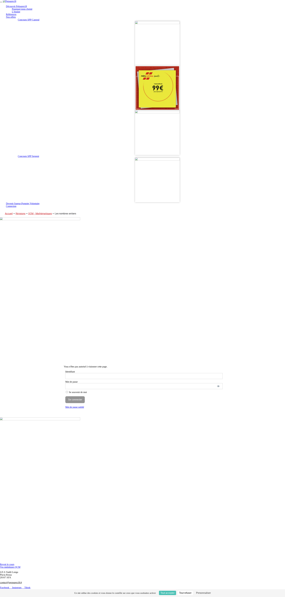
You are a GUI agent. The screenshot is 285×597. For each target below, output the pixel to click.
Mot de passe (71, 382)
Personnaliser (203, 593)
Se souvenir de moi (77, 392)
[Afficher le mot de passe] (218, 386)
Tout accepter (167, 593)
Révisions (20, 213)
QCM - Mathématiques (40, 213)
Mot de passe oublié (74, 407)
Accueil (9, 213)
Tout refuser (185, 593)
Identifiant (70, 371)
